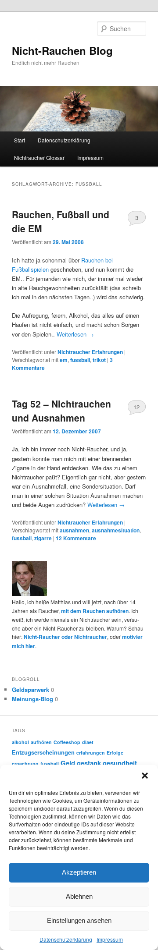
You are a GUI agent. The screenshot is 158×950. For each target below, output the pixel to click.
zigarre (43, 538)
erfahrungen (90, 752)
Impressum (110, 939)
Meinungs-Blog (32, 699)
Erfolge (115, 752)
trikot (99, 360)
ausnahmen (74, 530)
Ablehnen (79, 896)
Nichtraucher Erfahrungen (90, 352)
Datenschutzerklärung (66, 939)
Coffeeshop (67, 742)
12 (136, 407)
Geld (68, 763)
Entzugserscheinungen (43, 752)
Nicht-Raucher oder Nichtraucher (65, 637)
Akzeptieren (79, 872)
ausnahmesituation (116, 530)
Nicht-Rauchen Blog (62, 50)
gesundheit (120, 763)
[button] (144, 775)
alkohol (20, 742)
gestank (89, 763)
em (64, 360)
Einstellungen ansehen (79, 920)
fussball (80, 360)
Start (19, 140)
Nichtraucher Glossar (39, 157)
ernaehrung (25, 763)
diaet (87, 742)
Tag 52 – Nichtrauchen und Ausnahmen (61, 410)
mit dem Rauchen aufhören (95, 611)
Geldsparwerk (30, 689)
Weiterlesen (75, 334)
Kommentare (76, 538)
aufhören (41, 742)
